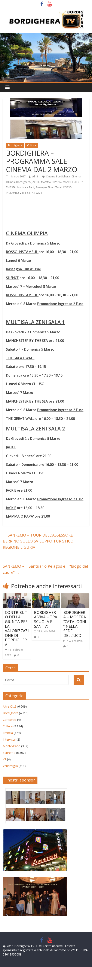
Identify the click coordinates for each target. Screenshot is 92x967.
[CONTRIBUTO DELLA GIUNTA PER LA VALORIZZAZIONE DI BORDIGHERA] (17, 596)
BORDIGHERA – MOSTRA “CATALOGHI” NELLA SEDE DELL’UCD (74, 624)
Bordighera (15, 145)
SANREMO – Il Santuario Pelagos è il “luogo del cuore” (45, 569)
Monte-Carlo (11, 746)
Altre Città (9, 706)
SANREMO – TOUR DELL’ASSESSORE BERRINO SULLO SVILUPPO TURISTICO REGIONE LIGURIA (38, 541)
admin (35, 176)
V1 (4, 759)
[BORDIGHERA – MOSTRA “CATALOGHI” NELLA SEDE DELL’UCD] (75, 596)
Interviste (9, 739)
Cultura (31, 145)
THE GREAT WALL (32, 193)
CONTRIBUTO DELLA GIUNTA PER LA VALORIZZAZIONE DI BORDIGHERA (17, 628)
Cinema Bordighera (58, 176)
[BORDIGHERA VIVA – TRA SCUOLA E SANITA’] (46, 596)
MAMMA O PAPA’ (51, 182)
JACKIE (35, 182)
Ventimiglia (10, 766)
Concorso (9, 720)
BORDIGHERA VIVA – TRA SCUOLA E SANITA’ (45, 619)
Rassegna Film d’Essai (49, 187)
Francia (8, 733)
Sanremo (9, 753)
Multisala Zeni (25, 187)
